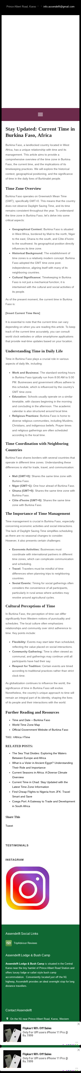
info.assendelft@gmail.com (59, 6)
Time (27, 737)
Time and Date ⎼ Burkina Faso (31, 720)
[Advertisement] (40, 61)
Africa (18, 737)
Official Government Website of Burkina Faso (40, 729)
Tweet (9, 825)
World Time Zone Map (26, 724)
